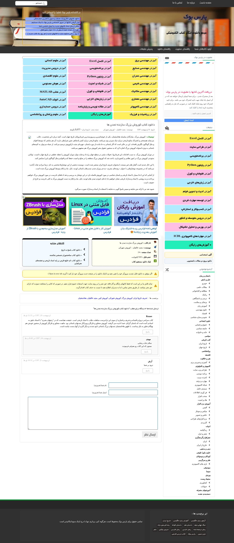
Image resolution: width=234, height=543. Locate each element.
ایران (205, 441)
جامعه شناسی (201, 328)
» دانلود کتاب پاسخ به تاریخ (71, 250)
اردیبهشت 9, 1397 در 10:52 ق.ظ (36, 360)
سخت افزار (202, 396)
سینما (208, 471)
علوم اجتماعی (204, 321)
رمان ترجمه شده (200, 530)
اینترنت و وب (202, 377)
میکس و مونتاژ (201, 411)
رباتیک (204, 295)
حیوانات (204, 486)
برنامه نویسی (201, 374)
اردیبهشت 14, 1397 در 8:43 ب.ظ (38, 338)
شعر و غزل (202, 434)
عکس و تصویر (201, 415)
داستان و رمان (204, 276)
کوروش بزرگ (127, 298)
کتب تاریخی (205, 340)
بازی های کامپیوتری (199, 464)
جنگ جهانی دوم (200, 525)
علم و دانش (205, 280)
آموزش (200, 138)
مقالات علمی (202, 287)
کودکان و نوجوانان (203, 456)
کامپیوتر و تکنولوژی (202, 366)
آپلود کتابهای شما (203, 49)
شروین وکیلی (164, 530)
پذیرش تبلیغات (146, 49)
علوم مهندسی (201, 310)
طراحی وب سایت (200, 370)
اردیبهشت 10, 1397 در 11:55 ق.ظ (37, 315)
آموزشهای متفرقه (203, 490)
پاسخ (148, 332)
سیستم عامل (202, 389)
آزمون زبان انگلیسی (198, 521)
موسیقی (207, 468)
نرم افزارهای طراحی (198, 419)
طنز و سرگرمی (204, 460)
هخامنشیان (82, 298)
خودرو (204, 283)
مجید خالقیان (92, 298)
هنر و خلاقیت (205, 359)
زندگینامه (203, 430)
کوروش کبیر (103, 298)
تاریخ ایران (203, 344)
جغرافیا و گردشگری (202, 438)
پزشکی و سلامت (200, 302)
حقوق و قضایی (201, 325)
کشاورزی (203, 483)
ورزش (208, 475)
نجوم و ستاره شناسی (198, 317)
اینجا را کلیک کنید (195, 107)
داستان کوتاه (176, 525)
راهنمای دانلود (163, 49)
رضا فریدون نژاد (164, 525)
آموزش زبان (202, 306)
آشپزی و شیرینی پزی (199, 362)
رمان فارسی (175, 530)
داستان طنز (188, 525)
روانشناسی (206, 351)
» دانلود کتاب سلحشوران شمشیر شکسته (66, 255)
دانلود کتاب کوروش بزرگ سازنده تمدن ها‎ (131, 124)
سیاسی (207, 336)
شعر (154, 530)
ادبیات (208, 426)
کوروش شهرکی (115, 298)
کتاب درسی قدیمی (178, 534)
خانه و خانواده (201, 332)
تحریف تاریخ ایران (140, 298)
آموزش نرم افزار (203, 404)
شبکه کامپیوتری (201, 385)
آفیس (205, 407)
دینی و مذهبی (205, 449)
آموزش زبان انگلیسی (181, 521)
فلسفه (207, 355)
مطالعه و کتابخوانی (199, 291)
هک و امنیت (202, 400)
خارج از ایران (202, 445)
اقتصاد (204, 313)
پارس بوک (191, 534)
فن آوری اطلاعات (200, 392)
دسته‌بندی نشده (204, 494)
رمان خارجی (186, 530)
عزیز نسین (202, 534)
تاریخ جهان (203, 347)
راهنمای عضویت (182, 49)
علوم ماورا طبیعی (203, 453)
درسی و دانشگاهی (200, 298)
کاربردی (204, 422)
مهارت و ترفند (201, 381)
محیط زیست (205, 479)
